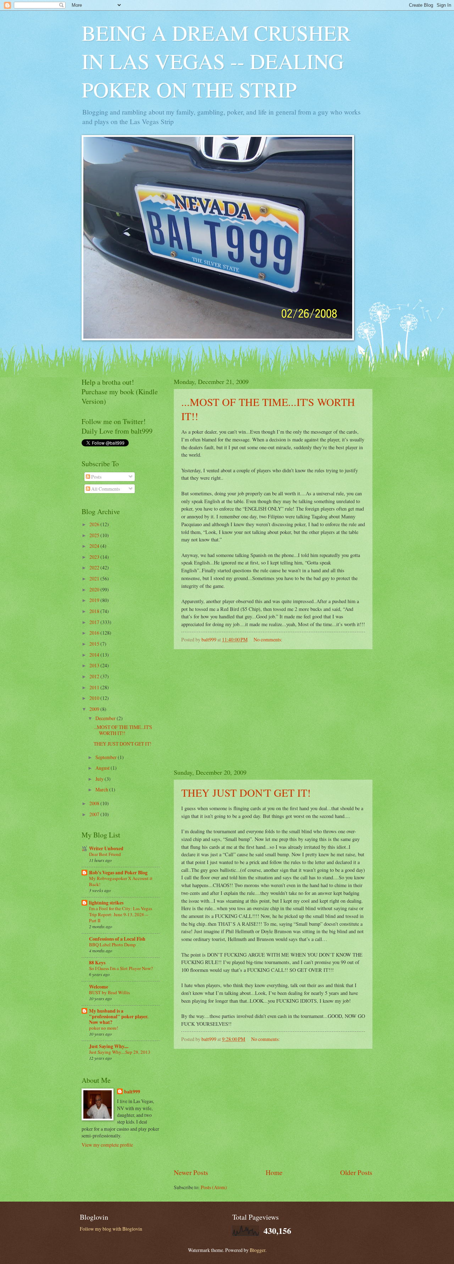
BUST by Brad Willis (109, 992)
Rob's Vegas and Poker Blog (118, 872)
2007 (94, 814)
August (103, 767)
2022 (94, 567)
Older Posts (356, 1172)
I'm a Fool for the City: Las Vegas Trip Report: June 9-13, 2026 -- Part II (120, 914)
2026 (94, 524)
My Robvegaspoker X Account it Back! (121, 881)
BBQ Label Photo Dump (112, 944)
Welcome (98, 986)
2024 (94, 545)
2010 (94, 698)
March (102, 789)
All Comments (105, 488)
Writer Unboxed (106, 848)
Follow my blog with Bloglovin (111, 1228)
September (106, 757)
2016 (94, 632)
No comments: (268, 639)
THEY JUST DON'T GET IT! (246, 792)
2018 (94, 611)
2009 (94, 709)
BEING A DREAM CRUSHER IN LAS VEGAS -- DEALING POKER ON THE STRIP (216, 61)
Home (274, 1172)
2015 (94, 643)
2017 (94, 622)
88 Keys (97, 962)
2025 (94, 535)
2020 (94, 589)
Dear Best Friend (105, 854)
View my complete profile (107, 1144)
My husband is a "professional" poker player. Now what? (118, 1016)
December (106, 718)
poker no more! (103, 1028)
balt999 (132, 1091)
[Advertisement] (273, 708)
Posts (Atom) (214, 1187)
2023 (94, 556)
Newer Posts (191, 1172)
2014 (94, 654)
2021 (94, 578)
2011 (94, 687)
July (100, 778)
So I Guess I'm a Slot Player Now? (121, 968)
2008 (94, 803)
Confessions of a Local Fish (117, 938)
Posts (95, 476)
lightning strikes (106, 902)
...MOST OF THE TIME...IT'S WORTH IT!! (123, 730)
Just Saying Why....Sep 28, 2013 (119, 1052)
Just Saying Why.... (108, 1046)
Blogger (257, 1250)
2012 (94, 676)
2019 (94, 600)
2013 (94, 665)
